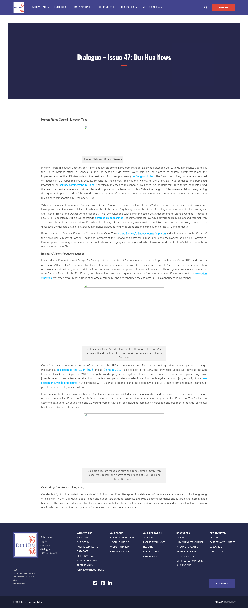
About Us (82, 538)
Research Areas (186, 552)
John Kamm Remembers (90, 570)
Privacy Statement (225, 602)
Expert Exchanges (154, 542)
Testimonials (85, 565)
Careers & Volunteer (222, 542)
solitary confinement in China (76, 185)
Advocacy (149, 538)
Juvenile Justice (119, 542)
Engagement (150, 556)
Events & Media (151, 7)
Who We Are (39, 7)
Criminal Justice (119, 552)
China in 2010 (113, 369)
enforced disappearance (109, 218)
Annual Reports (87, 561)
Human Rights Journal (189, 542)
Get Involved (106, 7)
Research (149, 547)
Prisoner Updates (187, 547)
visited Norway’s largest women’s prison (142, 233)
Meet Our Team (86, 556)
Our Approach (83, 7)
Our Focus (60, 7)
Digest (180, 538)
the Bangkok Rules (142, 176)
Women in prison (120, 547)
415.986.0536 (19, 583)
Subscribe (216, 547)
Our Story (83, 542)
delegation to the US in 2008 (75, 369)
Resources (128, 7)
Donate (223, 8)
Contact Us (216, 552)
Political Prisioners (122, 538)
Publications (151, 552)
